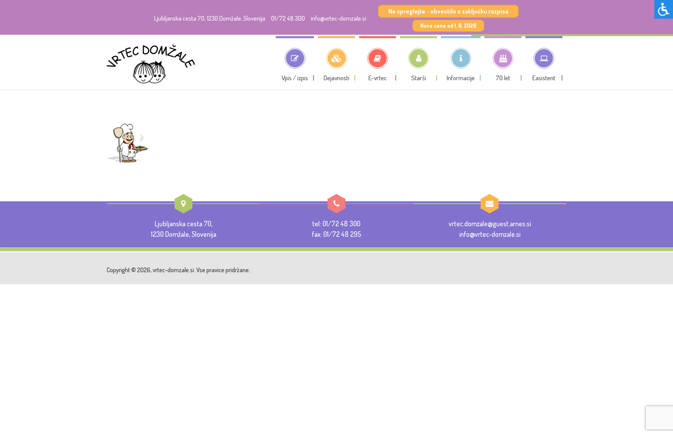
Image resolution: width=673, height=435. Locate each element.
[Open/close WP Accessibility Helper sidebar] (663, 9)
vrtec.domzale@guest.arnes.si (490, 223)
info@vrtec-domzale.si (338, 18)
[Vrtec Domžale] (151, 64)
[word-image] (128, 142)
